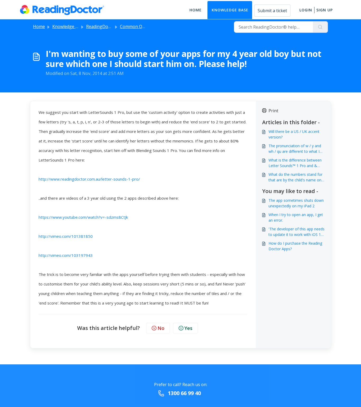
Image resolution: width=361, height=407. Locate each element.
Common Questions (139, 26)
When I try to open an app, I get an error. (296, 217)
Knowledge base (230, 9)
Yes (188, 328)
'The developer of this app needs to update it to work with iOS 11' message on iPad (297, 231)
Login (305, 9)
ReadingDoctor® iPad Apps (113, 26)
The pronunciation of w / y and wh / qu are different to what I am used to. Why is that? (295, 148)
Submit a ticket (272, 11)
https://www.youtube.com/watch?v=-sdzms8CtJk (83, 217)
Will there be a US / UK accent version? (294, 134)
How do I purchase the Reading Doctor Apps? (295, 246)
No (161, 328)
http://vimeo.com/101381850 (66, 236)
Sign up (324, 9)
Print (273, 111)
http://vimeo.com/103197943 (66, 255)
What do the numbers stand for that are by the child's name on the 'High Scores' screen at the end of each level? (295, 177)
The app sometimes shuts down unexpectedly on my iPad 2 (296, 203)
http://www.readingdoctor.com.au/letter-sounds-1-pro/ (89, 179)
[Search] (320, 27)
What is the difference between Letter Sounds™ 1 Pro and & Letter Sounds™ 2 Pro (295, 163)
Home (195, 9)
